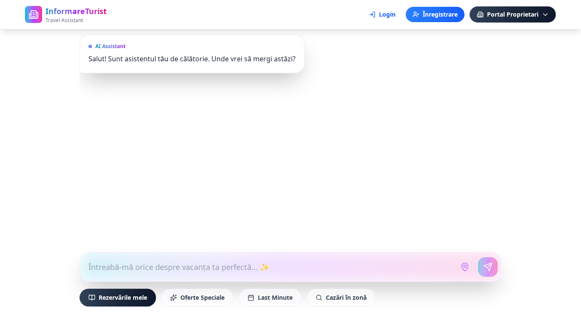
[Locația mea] (465, 267)
